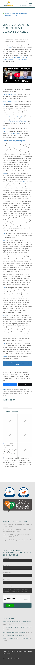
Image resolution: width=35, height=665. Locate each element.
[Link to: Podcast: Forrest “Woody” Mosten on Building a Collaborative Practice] (25, 435)
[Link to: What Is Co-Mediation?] (25, 421)
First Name (6, 558)
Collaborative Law (12, 39)
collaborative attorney (8, 37)
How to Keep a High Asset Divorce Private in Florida (14, 632)
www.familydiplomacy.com (17, 141)
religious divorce (23, 41)
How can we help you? (9, 587)
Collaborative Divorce (18, 35)
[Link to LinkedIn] (28, 655)
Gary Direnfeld (7, 47)
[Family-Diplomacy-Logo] (14, 3)
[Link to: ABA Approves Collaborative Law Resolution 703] (25, 464)
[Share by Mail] (7, 405)
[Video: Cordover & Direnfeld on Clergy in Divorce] (15, 17)
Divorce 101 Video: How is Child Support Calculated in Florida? (17, 627)
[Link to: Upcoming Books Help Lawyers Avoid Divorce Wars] (25, 450)
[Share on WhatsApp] (5, 405)
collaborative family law (9, 391)
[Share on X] (4, 405)
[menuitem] (12, 657)
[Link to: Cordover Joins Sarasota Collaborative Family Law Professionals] (10, 450)
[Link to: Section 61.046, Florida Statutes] (10, 421)
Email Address (7, 572)
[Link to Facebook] (23, 655)
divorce (16, 41)
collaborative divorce (19, 37)
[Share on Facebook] (3, 405)
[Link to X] (25, 655)
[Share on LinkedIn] (6, 405)
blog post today (14, 133)
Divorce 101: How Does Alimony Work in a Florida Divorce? (16, 638)
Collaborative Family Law (16, 117)
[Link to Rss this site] (31, 655)
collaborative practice (22, 39)
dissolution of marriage (8, 41)
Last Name (6, 565)
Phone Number (7, 580)
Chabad (23, 182)
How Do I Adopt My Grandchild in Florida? (12, 635)
